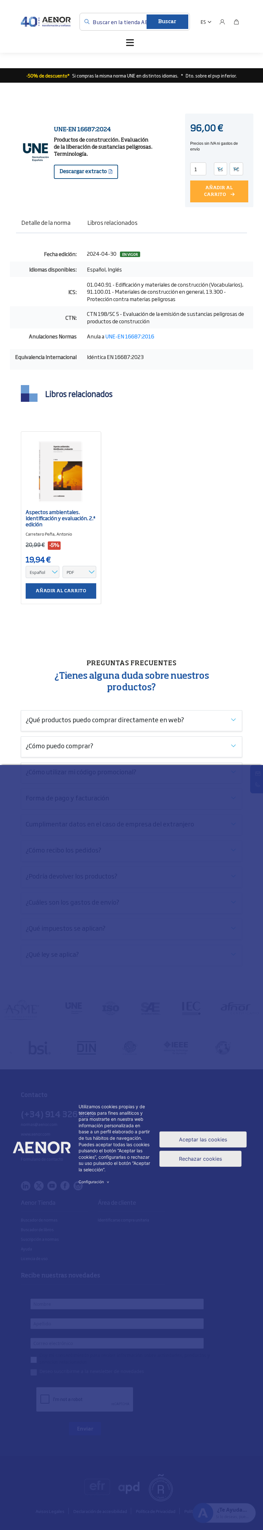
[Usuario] (222, 22)
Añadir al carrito (218, 191)
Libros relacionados (112, 222)
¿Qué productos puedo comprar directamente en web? (105, 719)
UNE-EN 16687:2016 (129, 336)
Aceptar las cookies (203, 1139)
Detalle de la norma (46, 222)
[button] (206, 22)
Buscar (167, 21)
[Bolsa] (236, 22)
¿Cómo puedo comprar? (59, 745)
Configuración (95, 1181)
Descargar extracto (84, 171)
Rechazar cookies (200, 1159)
